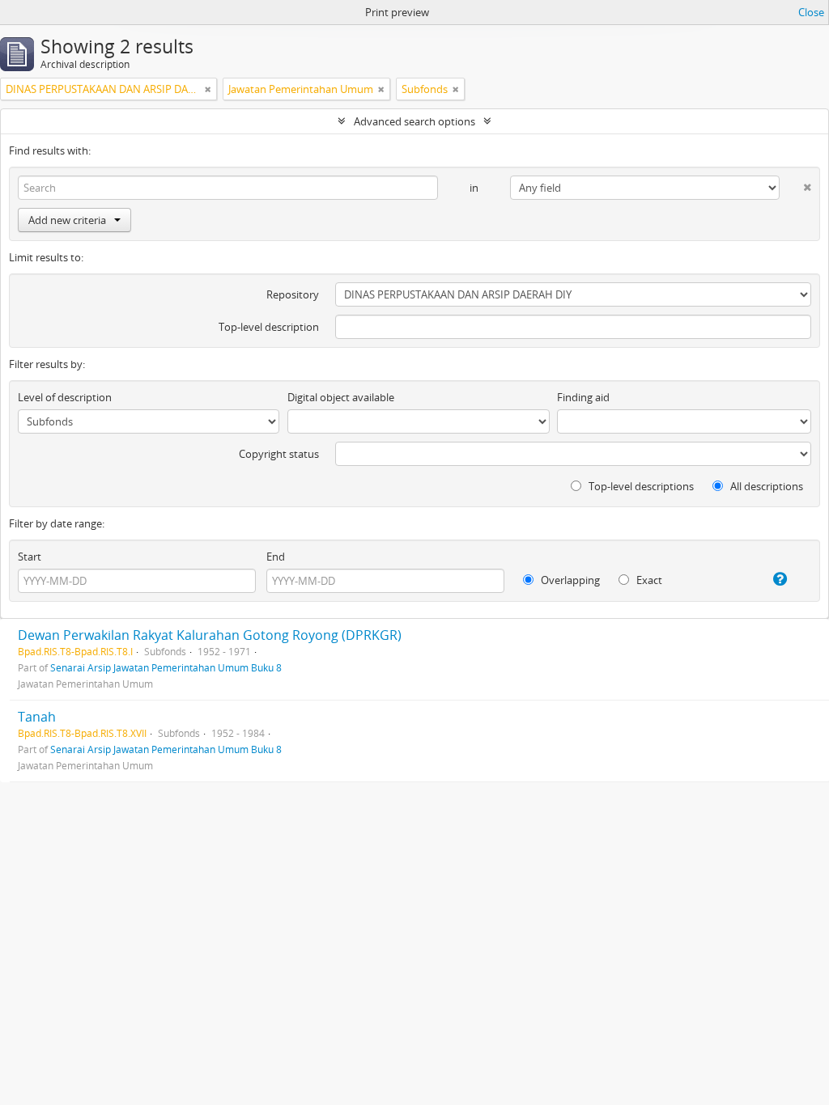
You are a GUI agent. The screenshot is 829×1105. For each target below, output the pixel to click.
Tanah (37, 717)
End (275, 556)
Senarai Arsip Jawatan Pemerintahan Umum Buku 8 (166, 667)
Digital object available (340, 397)
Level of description (65, 397)
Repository (292, 294)
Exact (648, 580)
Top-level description (269, 327)
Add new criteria (67, 220)
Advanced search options (414, 121)
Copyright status (279, 454)
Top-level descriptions (640, 486)
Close (811, 12)
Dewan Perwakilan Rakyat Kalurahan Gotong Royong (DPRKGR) (210, 635)
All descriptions (765, 486)
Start (29, 556)
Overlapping (569, 580)
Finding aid (583, 397)
